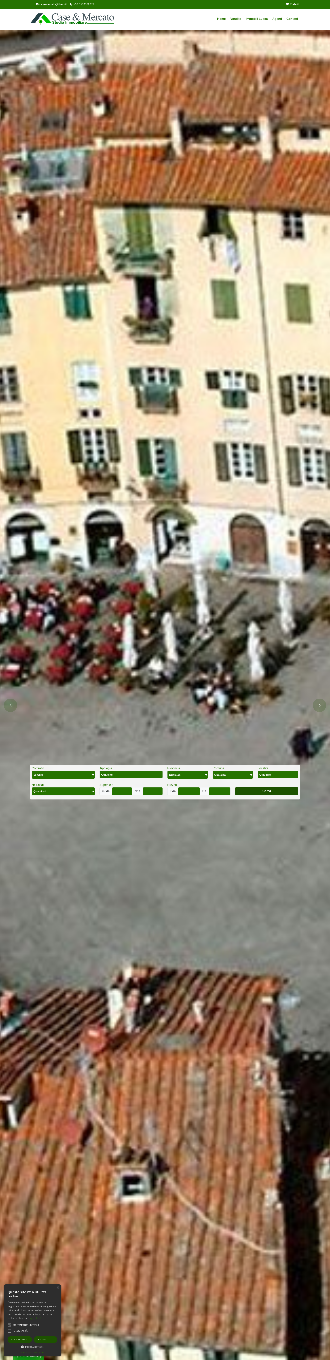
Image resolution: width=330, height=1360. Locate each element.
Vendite (235, 18)
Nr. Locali (38, 784)
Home (221, 18)
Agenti (277, 18)
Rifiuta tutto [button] (45, 1339)
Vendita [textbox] (38, 774)
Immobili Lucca (257, 18)
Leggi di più (35, 1318)
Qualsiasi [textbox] (39, 791)
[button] (32, 1347)
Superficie (106, 784)
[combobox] (63, 775)
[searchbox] (132, 775)
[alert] (32, 1320)
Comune (218, 768)
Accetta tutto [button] (19, 1339)
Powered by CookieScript (32, 1352)
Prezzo (172, 784)
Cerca (266, 791)
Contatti (292, 18)
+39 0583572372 (83, 4)
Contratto (38, 768)
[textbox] (187, 774)
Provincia (173, 768)
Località (263, 768)
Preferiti (294, 4)
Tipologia (105, 768)
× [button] (57, 1287)
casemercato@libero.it (53, 4)
